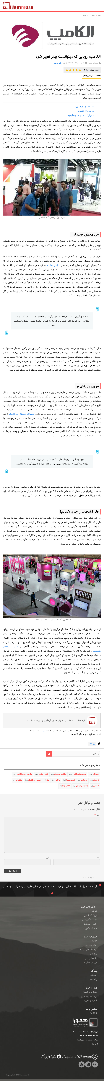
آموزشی (94, 774)
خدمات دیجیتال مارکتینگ (21, 414)
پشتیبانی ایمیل (80, 786)
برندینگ (93, 954)
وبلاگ (93, 16)
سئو (46, 780)
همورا (44, 730)
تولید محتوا (69, 780)
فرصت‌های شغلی (89, 996)
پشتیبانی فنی (91, 958)
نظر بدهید (58, 63)
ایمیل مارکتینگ (32, 780)
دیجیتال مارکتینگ (88, 949)
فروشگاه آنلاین (90, 915)
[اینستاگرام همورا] (95, 1064)
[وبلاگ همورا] (82, 1064)
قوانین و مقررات (89, 1000)
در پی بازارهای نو (86, 111)
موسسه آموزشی (89, 920)
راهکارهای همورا (88, 907)
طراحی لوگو (65, 786)
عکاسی (95, 786)
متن (97, 815)
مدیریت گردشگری (77, 774)
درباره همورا (90, 988)
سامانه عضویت (90, 928)
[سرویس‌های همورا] (88, 1064)
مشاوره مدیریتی (58, 774)
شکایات (93, 1013)
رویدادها (92, 743)
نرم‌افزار (94, 780)
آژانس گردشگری (89, 924)
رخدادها (85, 16)
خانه (99, 16)
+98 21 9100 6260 (89, 1036)
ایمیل (48, 857)
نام (98, 857)
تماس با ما (91, 1009)
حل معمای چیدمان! (84, 107)
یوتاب (56, 780)
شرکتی (94, 911)
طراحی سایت (53, 265)
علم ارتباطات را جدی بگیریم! (80, 115)
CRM (94, 941)
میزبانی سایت (90, 962)
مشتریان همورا (90, 992)
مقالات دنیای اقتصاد (22, 774)
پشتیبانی (17, 780)
